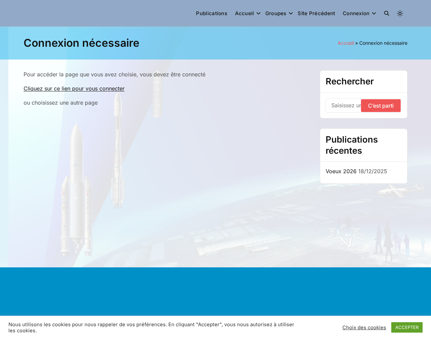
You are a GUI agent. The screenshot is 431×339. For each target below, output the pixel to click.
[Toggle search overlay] (386, 13)
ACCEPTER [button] (407, 327)
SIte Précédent (316, 13)
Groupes (276, 13)
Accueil (244, 13)
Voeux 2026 (341, 171)
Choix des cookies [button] (364, 328)
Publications (211, 13)
